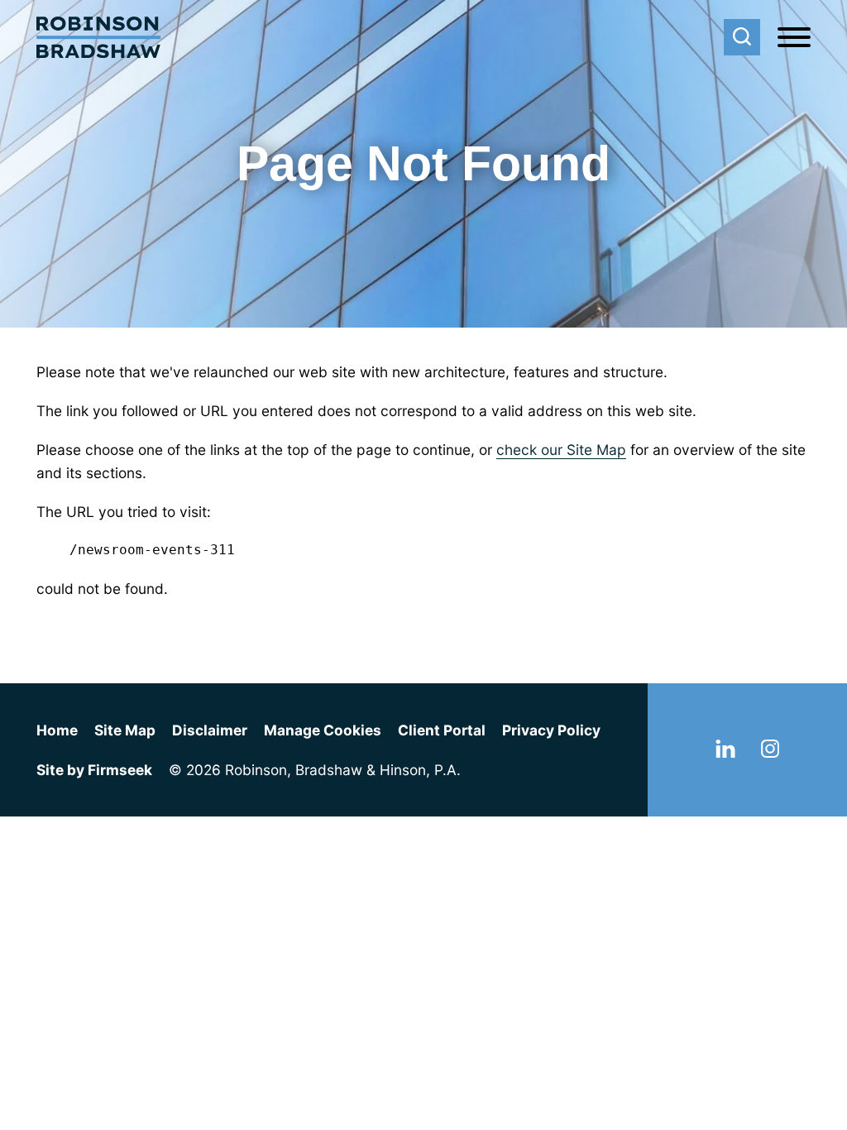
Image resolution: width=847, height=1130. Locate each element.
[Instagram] (770, 752)
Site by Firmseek (94, 769)
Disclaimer (209, 730)
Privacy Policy (551, 730)
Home (57, 730)
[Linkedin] (725, 752)
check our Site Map (561, 449)
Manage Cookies (322, 730)
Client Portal (442, 730)
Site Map (125, 730)
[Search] (742, 37)
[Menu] (794, 38)
